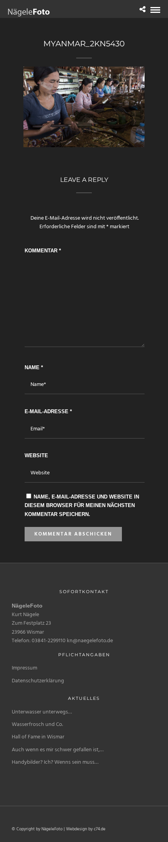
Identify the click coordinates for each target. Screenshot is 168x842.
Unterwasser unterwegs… (42, 712)
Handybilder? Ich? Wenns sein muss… (55, 762)
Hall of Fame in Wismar (38, 737)
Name (34, 367)
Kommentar (43, 251)
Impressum (24, 668)
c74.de (99, 829)
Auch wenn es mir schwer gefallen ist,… (58, 749)
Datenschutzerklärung (38, 680)
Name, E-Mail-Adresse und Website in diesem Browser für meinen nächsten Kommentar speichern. (82, 505)
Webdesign (76, 829)
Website (36, 455)
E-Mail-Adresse (48, 411)
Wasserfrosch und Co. (37, 724)
